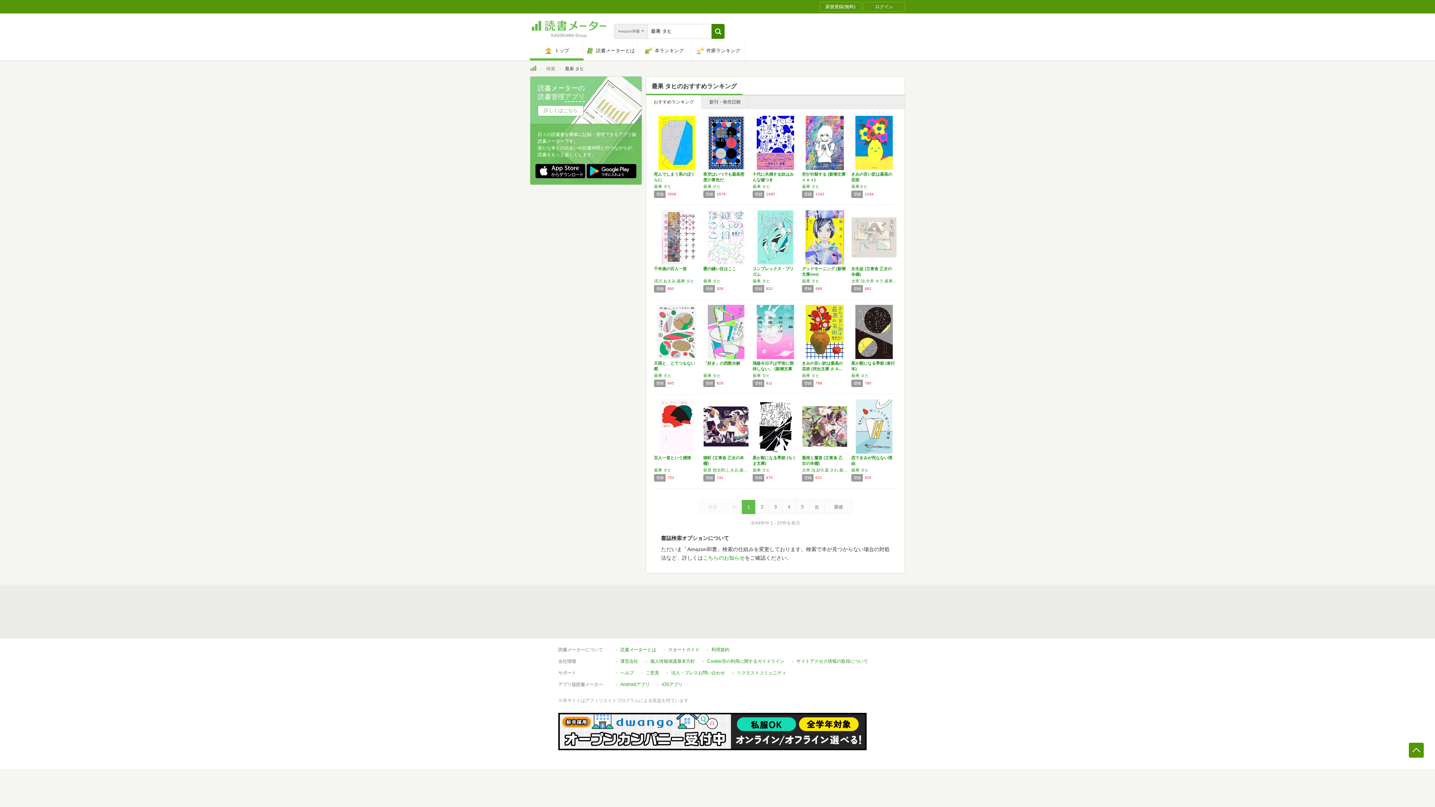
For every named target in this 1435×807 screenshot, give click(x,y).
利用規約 (720, 649)
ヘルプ (627, 673)
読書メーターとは (638, 649)
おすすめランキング (674, 102)
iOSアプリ (672, 684)
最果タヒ (859, 186)
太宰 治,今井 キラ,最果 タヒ (874, 281)
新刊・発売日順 (725, 102)
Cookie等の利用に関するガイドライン (745, 661)
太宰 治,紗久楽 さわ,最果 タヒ (825, 470)
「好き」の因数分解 (721, 363)
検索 (550, 68)
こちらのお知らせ (724, 558)
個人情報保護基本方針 (672, 661)
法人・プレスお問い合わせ (698, 673)
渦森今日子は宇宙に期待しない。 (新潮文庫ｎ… (773, 369)
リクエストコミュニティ (761, 673)
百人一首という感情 (672, 457)
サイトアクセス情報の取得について (832, 661)
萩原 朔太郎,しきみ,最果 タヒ (726, 470)
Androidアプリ (635, 684)
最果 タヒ (663, 186)
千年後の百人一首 (670, 268)
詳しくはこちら (561, 110)
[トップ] (533, 69)
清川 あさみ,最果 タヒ (674, 281)
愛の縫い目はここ (719, 268)
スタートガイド (684, 649)
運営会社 (629, 661)
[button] (718, 31)
